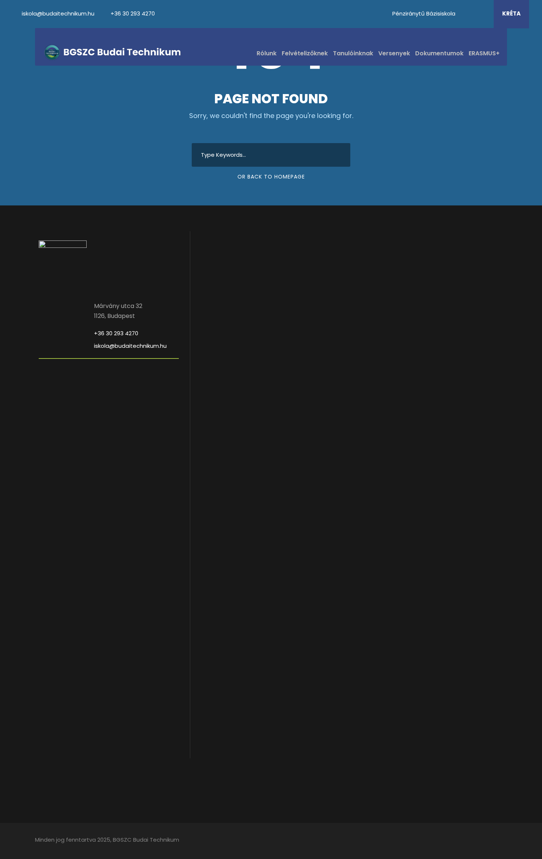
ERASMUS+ (484, 53)
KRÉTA (511, 13)
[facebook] (463, 13)
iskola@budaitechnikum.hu (59, 13)
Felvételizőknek (305, 53)
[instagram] (483, 13)
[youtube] (473, 13)
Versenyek (394, 53)
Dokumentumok (439, 53)
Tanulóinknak (353, 53)
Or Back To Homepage (271, 176)
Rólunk (267, 53)
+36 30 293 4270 (133, 13)
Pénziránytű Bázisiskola (423, 13)
